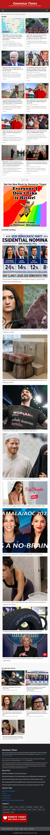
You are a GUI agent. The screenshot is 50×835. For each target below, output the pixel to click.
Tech (44, 809)
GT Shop (4, 793)
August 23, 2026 (14, 716)
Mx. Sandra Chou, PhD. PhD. (32, 134)
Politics (4, 31)
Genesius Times (25, 3)
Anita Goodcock (30, 72)
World (8, 31)
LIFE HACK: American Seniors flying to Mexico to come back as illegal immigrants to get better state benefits (36, 36)
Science (29, 809)
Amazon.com (22, 760)
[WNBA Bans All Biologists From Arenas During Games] (13, 678)
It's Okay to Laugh (6, 797)
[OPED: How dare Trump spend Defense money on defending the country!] (37, 121)
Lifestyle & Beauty (30, 31)
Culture (28, 158)
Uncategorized (6, 812)
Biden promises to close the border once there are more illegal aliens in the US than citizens (13, 69)
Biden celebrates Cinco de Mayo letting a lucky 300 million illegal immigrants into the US (36, 101)
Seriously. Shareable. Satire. (8, 828)
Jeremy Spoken (6, 41)
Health (21, 828)
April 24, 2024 (12, 41)
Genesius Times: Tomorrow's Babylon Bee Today (13, 800)
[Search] (47, 10)
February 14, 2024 (39, 39)
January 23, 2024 (14, 104)
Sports (34, 809)
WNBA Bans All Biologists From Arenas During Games (14, 773)
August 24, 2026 (14, 690)
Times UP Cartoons (6, 795)
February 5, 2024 (15, 72)
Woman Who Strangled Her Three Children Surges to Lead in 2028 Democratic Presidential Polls (36, 689)
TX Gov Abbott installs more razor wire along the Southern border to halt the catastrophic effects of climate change (36, 69)
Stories (28, 708)
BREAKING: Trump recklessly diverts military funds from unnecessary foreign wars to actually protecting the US (13, 163)
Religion (24, 809)
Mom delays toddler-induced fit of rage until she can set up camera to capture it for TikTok (23, 784)
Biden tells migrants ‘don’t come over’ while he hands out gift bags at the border (12, 132)
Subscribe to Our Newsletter (8, 791)
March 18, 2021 (12, 135)
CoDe (36, 833)
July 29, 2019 (38, 166)
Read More (5, 48)
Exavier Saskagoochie (31, 39)
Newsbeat (28, 127)
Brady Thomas (6, 135)
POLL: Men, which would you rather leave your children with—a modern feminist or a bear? (12, 713)
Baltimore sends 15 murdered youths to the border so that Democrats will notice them (36, 163)
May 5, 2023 (36, 104)
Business (17, 828)
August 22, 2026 (40, 716)
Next (27, 179)
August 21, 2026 (14, 739)
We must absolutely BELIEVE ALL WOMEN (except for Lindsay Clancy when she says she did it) (36, 713)
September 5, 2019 (41, 134)
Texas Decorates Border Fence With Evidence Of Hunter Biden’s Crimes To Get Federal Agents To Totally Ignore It (12, 101)
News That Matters (7, 104)
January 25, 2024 (37, 72)
